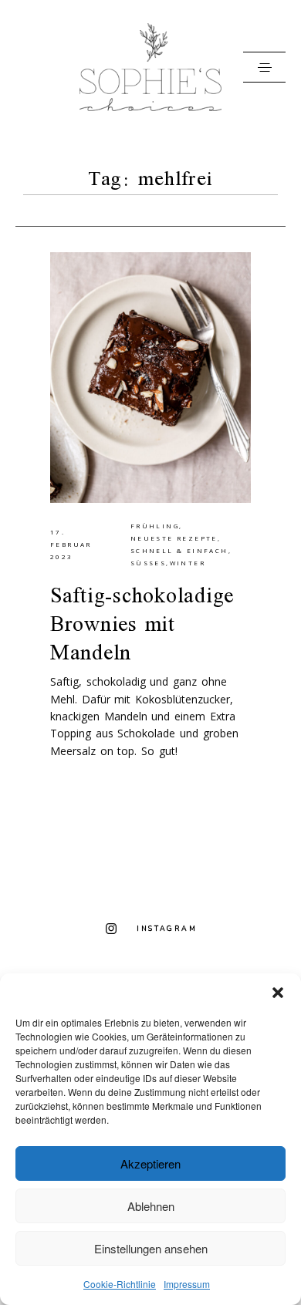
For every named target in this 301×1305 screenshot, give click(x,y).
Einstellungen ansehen (151, 1248)
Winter (187, 562)
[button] (278, 992)
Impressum (187, 1283)
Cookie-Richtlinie (119, 1283)
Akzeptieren (150, 1163)
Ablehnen (150, 1206)
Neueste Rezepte (174, 538)
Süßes (148, 562)
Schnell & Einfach (179, 550)
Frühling (154, 525)
